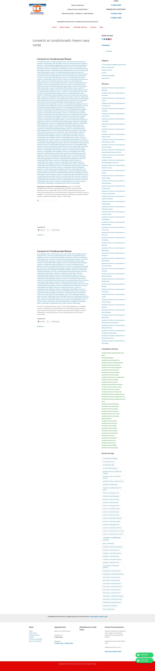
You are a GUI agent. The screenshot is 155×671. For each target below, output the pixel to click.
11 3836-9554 (116, 5)
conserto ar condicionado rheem (75, 61)
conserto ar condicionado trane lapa (112, 527)
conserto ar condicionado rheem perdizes (53, 146)
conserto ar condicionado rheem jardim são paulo (65, 271)
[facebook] (105, 39)
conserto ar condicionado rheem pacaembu (67, 139)
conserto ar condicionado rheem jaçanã (73, 116)
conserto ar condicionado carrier (111, 493)
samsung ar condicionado (110, 605)
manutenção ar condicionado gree (111, 580)
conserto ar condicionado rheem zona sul (53, 299)
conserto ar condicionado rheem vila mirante (55, 171)
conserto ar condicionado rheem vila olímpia (53, 296)
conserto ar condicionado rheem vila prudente (69, 174)
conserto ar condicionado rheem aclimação (49, 63)
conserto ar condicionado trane (111, 524)
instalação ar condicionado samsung (112, 559)
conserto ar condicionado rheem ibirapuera (49, 109)
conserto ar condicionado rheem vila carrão (68, 165)
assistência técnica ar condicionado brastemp (112, 472)
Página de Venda (91, 664)
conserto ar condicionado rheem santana (54, 155)
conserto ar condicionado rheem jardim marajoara (51, 128)
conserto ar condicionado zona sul (64, 181)
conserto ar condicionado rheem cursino (60, 100)
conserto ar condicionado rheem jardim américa (51, 120)
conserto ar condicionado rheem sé (63, 160)
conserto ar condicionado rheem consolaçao (74, 262)
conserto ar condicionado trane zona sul (113, 534)
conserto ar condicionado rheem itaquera (76, 114)
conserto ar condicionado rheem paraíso (67, 276)
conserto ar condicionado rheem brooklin (56, 83)
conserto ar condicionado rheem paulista (74, 278)
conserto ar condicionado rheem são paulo (68, 285)
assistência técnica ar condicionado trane (113, 481)
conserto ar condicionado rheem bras (52, 81)
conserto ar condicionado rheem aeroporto (74, 63)
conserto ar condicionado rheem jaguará (48, 118)
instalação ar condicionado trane (111, 562)
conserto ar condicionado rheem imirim (48, 111)
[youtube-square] (111, 39)
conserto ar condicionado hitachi (111, 505)
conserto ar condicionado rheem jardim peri (58, 130)
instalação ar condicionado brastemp (112, 546)
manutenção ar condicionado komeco (112, 586)
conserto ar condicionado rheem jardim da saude (62, 125)
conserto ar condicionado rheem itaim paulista (50, 114)
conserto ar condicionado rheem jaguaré (72, 118)
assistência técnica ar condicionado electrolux (112, 477)
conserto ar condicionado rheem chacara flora (50, 95)
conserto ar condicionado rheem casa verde (74, 91)
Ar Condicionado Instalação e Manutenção (114, 64)
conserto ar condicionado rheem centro (73, 93)
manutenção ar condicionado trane (112, 602)
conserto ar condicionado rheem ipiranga (49, 112)
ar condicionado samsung (110, 468)
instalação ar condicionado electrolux (112, 553)
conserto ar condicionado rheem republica (49, 151)
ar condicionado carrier (108, 461)
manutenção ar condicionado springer (112, 599)
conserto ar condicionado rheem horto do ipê (71, 107)
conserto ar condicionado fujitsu (111, 499)
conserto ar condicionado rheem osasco (65, 275)
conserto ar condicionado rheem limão (66, 135)
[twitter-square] (103, 39)
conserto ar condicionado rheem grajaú (69, 104)
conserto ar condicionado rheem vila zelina (68, 176)
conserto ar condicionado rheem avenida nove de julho (65, 259)
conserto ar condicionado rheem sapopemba (65, 158)
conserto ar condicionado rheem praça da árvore (69, 284)
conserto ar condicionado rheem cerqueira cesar (70, 261)
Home (30, 631)
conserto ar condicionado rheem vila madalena (50, 169)
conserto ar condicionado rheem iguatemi (74, 109)
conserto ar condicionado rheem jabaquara (49, 116)
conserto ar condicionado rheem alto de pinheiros (58, 70)
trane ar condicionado (108, 609)
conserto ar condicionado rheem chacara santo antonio (57, 97)
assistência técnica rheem (58, 61)
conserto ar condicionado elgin (111, 496)
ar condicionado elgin (108, 465)
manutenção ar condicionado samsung (113, 596)
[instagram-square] (109, 39)
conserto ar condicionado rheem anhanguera (63, 72)
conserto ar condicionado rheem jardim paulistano (56, 269)
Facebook (106, 45)
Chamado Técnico (107, 70)
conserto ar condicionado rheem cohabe (61, 98)
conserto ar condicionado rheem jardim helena (71, 127)
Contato (104, 73)
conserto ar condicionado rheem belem (73, 77)
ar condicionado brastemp (110, 458)
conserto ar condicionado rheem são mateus (57, 157)
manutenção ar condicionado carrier (112, 570)
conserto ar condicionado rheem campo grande (58, 86)
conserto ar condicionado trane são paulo (113, 531)
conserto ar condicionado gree (110, 502)
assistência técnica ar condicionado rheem (63, 254)
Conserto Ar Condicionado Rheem (54, 59)
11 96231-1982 (116, 18)
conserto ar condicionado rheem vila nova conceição (65, 172)
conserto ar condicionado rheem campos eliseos (63, 88)
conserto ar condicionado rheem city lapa (49, 262)
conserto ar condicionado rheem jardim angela (58, 121)
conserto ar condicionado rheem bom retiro (49, 79)
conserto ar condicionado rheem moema (67, 137)
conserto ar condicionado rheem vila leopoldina (70, 167)
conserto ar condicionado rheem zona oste (68, 179)
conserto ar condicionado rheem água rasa (56, 68)
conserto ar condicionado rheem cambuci (54, 84)
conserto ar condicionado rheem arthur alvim (69, 74)
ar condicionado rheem (43, 61)
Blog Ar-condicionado (108, 67)
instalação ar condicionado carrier (111, 550)
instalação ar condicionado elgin (111, 556)
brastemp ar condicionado (110, 484)
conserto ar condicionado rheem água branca (50, 65)
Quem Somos (105, 78)
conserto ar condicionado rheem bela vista (49, 77)
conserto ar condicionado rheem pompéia (73, 149)
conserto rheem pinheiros (62, 301)
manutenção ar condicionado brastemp (111, 566)
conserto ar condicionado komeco (111, 508)
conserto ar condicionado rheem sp (63, 287)
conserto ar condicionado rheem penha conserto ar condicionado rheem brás (59, 280)
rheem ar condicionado (73, 183)
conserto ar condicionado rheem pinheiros (49, 148)
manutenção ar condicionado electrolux (113, 574)
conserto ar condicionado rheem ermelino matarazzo (60, 102)
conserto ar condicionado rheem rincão (73, 151)
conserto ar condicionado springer (111, 521)
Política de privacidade (108, 75)
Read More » (40, 235)
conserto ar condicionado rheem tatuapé (66, 289)
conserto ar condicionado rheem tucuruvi (66, 164)
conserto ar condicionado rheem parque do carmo (68, 141)
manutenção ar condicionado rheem (55, 183)
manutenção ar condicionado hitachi (112, 583)
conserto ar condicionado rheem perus (77, 146)
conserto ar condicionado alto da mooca (112, 488)
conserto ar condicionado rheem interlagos (72, 111)
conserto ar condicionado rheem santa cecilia (50, 153)
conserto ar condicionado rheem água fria (55, 67)
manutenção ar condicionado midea (112, 589)
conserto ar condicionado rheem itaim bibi (73, 112)
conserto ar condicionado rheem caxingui (49, 93)
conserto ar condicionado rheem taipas (65, 162)
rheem (64, 303)
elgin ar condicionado (108, 543)
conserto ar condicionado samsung (112, 518)
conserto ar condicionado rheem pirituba (48, 149)
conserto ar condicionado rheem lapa (66, 134)
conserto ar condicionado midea (111, 512)
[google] (107, 39)
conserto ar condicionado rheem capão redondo (68, 90)
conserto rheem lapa (48, 301)
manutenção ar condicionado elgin (111, 577)
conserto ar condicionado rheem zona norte (68, 178)
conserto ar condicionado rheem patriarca (55, 144)
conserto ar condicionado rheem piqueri (73, 148)
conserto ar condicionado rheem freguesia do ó (50, 264)
